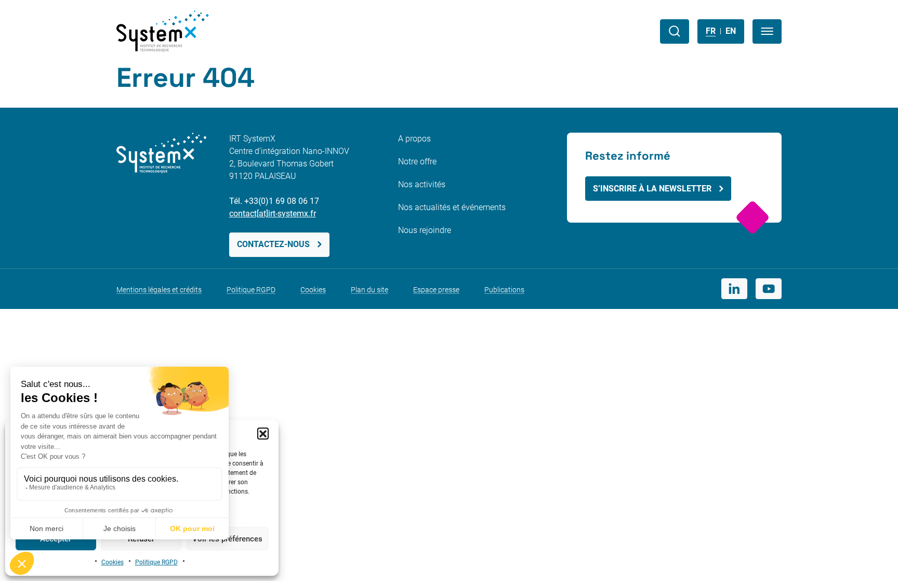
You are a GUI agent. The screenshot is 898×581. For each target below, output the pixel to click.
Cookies (112, 562)
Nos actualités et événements (452, 207)
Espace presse (436, 290)
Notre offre (417, 161)
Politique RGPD (156, 562)
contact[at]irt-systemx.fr (272, 213)
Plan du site (369, 290)
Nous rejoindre (424, 230)
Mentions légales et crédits (159, 290)
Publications (504, 290)
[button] (263, 433)
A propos (414, 139)
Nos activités (421, 184)
